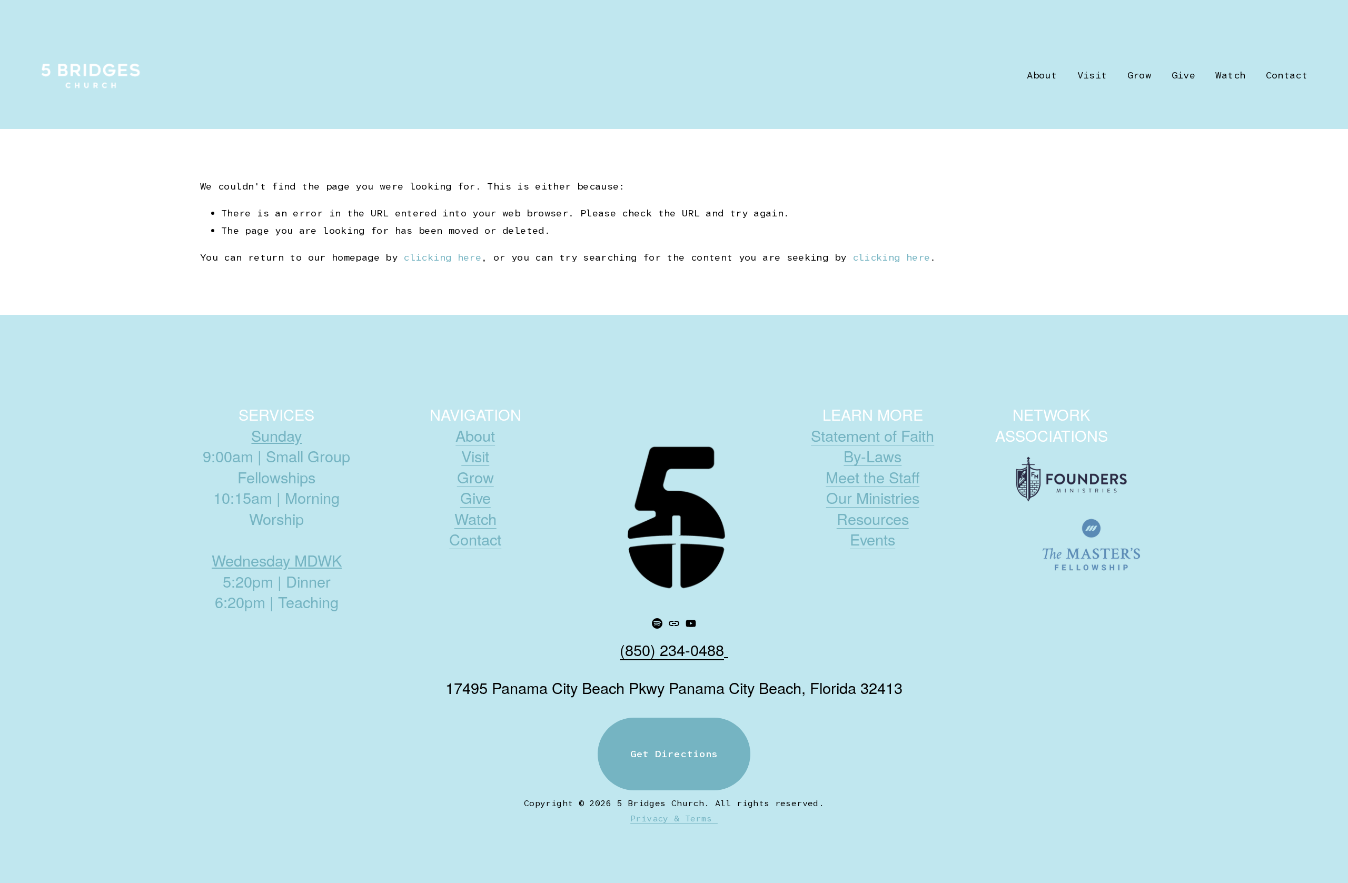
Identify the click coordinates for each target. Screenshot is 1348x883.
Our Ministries (872, 497)
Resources (873, 518)
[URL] (674, 623)
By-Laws (872, 456)
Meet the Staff (872, 477)
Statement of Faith (872, 435)
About (475, 435)
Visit (475, 456)
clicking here (442, 257)
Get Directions (674, 754)
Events (872, 539)
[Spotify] (657, 623)
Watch (1230, 75)
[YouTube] (691, 623)
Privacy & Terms (674, 818)
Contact (1287, 75)
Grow (475, 477)
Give (1183, 75)
